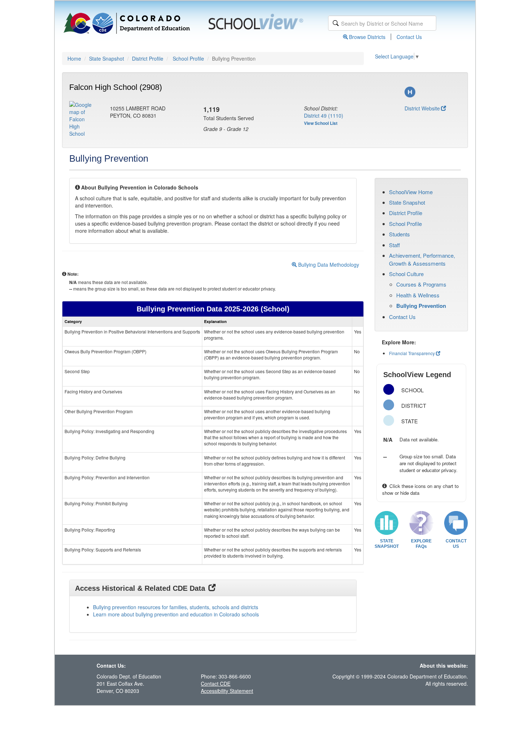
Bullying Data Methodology (328, 264)
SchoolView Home (411, 192)
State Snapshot (106, 58)
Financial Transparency (412, 353)
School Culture (406, 274)
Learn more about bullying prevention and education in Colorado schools (176, 614)
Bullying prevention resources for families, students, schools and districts (175, 607)
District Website (422, 108)
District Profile (147, 58)
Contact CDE (215, 683)
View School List (320, 123)
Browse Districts (367, 36)
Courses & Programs (421, 284)
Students (399, 234)
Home (74, 58)
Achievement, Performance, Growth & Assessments (422, 259)
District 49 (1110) (323, 115)
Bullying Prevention (421, 306)
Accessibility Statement (227, 690)
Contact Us (409, 36)
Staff (394, 245)
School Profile (188, 58)
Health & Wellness (418, 295)
